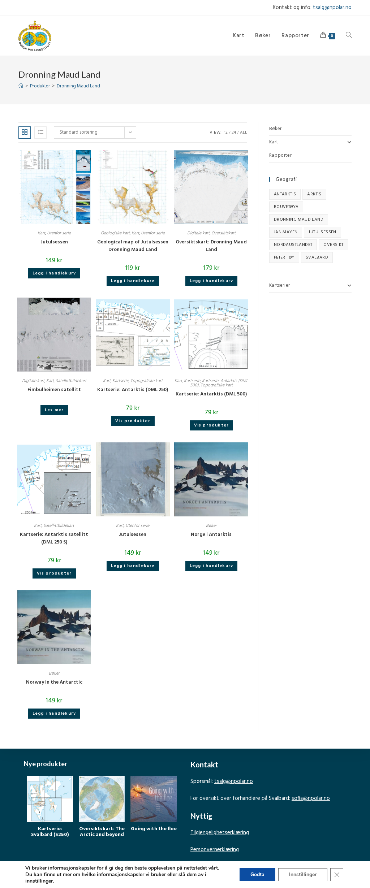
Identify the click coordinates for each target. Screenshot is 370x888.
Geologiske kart (115, 233)
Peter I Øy (284, 257)
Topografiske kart (146, 381)
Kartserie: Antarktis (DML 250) (132, 390)
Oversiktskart (223, 233)
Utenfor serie (59, 233)
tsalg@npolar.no (332, 7)
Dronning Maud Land (78, 86)
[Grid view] (24, 132)
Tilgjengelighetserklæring (219, 832)
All (243, 132)
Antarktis (285, 194)
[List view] (40, 132)
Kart (41, 233)
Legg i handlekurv (54, 273)
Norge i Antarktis (211, 534)
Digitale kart (198, 233)
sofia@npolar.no (311, 798)
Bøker (211, 525)
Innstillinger (303, 874)
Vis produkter (132, 421)
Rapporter (280, 155)
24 (234, 132)
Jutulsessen (54, 242)
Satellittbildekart (71, 381)
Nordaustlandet (293, 244)
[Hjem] (20, 86)
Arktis (314, 194)
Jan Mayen (286, 232)
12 (226, 132)
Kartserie (120, 381)
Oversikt (333, 244)
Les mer (54, 410)
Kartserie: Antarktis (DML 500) (211, 394)
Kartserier (279, 285)
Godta (257, 874)
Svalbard (317, 257)
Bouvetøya (286, 207)
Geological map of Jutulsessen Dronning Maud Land (132, 246)
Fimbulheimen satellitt (54, 390)
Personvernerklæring (214, 849)
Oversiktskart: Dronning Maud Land (211, 246)
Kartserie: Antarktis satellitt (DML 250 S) (54, 538)
